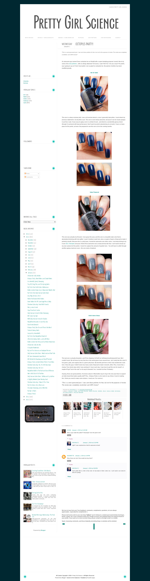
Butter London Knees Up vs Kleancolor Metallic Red (41, 290)
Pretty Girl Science (77, 575)
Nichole (117, 391)
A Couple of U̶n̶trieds (33, 348)
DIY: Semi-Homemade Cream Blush (37, 356)
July (29, 255)
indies (100, 391)
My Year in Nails (32, 391)
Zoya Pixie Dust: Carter (34, 310)
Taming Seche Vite (37, 493)
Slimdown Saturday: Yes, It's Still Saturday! (39, 365)
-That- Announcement (38, 482)
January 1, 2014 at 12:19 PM (90, 442)
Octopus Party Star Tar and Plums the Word (40, 327)
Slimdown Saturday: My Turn (35, 368)
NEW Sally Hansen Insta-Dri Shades (37, 319)
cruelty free (72, 391)
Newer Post (63, 524)
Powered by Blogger (60, 577)
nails (109, 391)
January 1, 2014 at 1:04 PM (82, 455)
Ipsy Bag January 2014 (34, 296)
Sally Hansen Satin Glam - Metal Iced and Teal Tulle (41, 353)
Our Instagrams (106, 37)
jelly (104, 391)
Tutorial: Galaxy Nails (33, 330)
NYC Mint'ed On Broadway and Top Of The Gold (40, 359)
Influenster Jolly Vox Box (34, 345)
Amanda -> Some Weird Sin (66, 37)
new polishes (73, 63)
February (30, 270)
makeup (25, 101)
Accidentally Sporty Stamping (36, 281)
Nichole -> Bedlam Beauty (46, 37)
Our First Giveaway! (37, 504)
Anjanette (70, 455)
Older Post (124, 524)
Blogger (43, 530)
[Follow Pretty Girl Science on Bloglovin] (39, 422)
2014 (27, 237)
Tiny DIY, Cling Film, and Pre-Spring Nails (39, 284)
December (30, 240)
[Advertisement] (39, 56)
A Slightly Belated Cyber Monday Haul (38, 379)
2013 (27, 397)
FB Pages (81, 37)
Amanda (25, 81)
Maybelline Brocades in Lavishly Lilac (38, 322)
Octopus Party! (32, 394)
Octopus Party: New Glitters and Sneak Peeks (40, 278)
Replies (71, 439)
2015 (27, 234)
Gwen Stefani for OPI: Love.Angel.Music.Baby (39, 301)
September (31, 249)
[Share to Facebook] (70, 395)
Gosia (69, 430)
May (29, 261)
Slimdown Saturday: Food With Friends (38, 304)
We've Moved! (29, 37)
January (30, 273)
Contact (117, 37)
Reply (69, 435)
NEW (112, 391)
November (30, 243)
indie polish (93, 391)
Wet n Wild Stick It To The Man (36, 373)
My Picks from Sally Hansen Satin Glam (38, 293)
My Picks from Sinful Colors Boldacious (38, 287)
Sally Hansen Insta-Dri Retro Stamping (38, 313)
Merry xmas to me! (33, 307)
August (30, 252)
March (30, 267)
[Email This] (64, 395)
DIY (24, 95)
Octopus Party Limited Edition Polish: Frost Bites (41, 362)
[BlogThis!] (66, 395)
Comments (29, 177)
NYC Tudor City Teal (33, 316)
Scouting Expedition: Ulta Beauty (41, 471)
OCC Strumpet (70, 243)
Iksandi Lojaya (91, 577)
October (30, 246)
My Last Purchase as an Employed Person (39, 350)
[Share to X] (68, 395)
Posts (28, 173)
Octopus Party (68, 392)
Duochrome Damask (33, 324)
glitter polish (83, 391)
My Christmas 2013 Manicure (36, 385)
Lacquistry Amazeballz (34, 333)
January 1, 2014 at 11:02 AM (79, 430)
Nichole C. (74, 389)
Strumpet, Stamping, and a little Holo (37, 388)
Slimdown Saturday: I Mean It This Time (38, 382)
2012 (27, 399)
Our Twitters (92, 37)
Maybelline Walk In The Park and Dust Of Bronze (41, 371)
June (29, 258)
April (29, 264)
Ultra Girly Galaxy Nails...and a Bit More (38, 339)
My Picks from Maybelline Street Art (37, 336)
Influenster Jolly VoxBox (34, 276)
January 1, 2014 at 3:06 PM (90, 468)
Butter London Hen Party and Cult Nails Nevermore (41, 342)
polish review (78, 392)
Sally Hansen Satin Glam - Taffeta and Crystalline (41, 376)
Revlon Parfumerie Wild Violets (36, 299)
